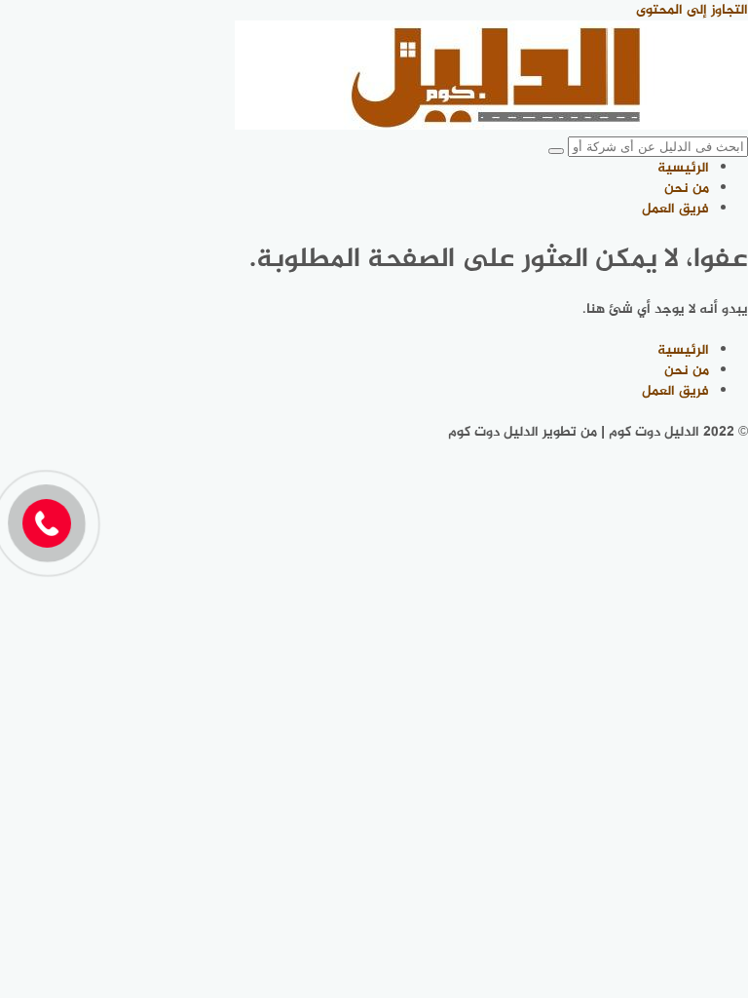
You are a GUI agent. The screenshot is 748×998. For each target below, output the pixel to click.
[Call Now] (46, 523)
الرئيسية (683, 168)
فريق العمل (675, 209)
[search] (556, 151)
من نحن (686, 188)
